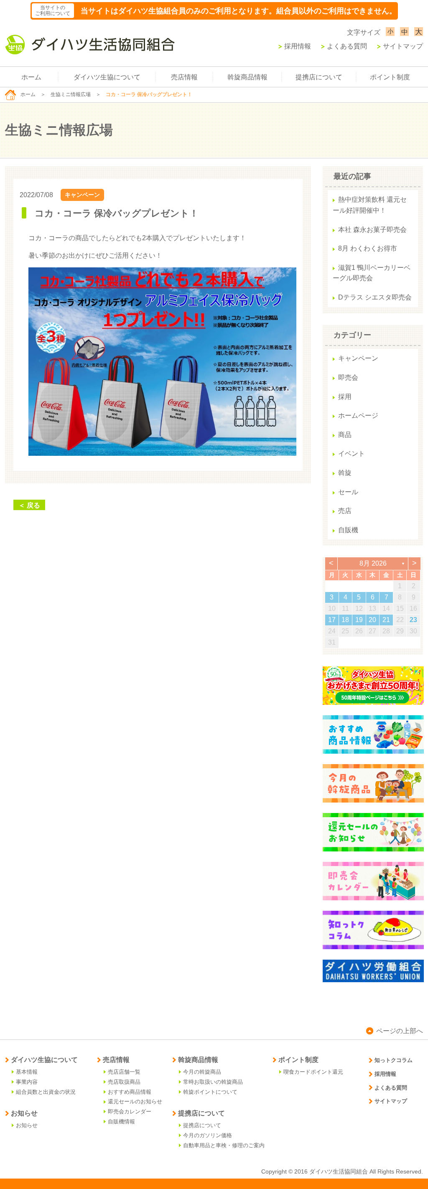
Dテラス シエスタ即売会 (375, 297)
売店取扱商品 (124, 1082)
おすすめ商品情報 (129, 1092)
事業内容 (27, 1082)
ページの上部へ (399, 1030)
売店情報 (184, 77)
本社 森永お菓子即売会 (372, 229)
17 (332, 619)
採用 (345, 396)
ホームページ (358, 415)
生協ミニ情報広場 (71, 94)
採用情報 (297, 46)
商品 (345, 434)
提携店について (319, 77)
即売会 (348, 377)
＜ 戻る (29, 505)
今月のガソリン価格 (207, 1135)
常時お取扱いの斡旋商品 (213, 1082)
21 (386, 619)
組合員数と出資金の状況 (46, 1092)
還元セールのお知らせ (135, 1101)
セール (348, 491)
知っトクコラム (393, 1060)
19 (359, 619)
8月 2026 (373, 563)
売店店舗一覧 (124, 1072)
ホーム (31, 77)
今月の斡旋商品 (202, 1072)
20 (372, 619)
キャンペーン (82, 194)
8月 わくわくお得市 (367, 248)
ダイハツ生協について (107, 77)
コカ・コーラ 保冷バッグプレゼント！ (117, 213)
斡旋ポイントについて (210, 1092)
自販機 (348, 530)
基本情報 (27, 1072)
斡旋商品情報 (247, 77)
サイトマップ (403, 46)
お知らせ (27, 1125)
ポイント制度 (390, 77)
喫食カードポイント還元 (313, 1072)
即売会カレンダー (129, 1111)
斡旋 (345, 472)
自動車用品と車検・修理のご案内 (224, 1145)
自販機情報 (121, 1121)
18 (345, 619)
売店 (345, 510)
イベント (351, 453)
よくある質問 (347, 46)
